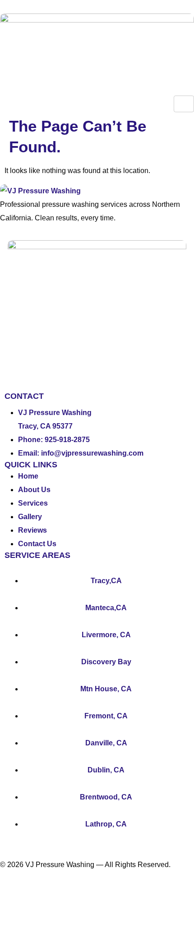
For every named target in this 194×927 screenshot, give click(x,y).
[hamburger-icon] (184, 104)
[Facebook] (11, 896)
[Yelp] (35, 896)
